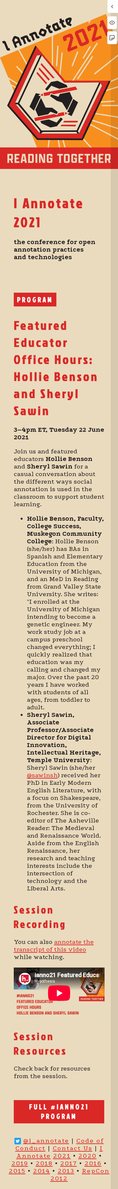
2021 (62, 1155)
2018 (44, 1163)
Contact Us (72, 1148)
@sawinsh (42, 775)
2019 (19, 1163)
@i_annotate (46, 1140)
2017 (68, 1163)
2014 (41, 1171)
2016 (93, 1163)
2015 (17, 1171)
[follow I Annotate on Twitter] (17, 1140)
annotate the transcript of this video (54, 945)
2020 (87, 1155)
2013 (66, 1171)
